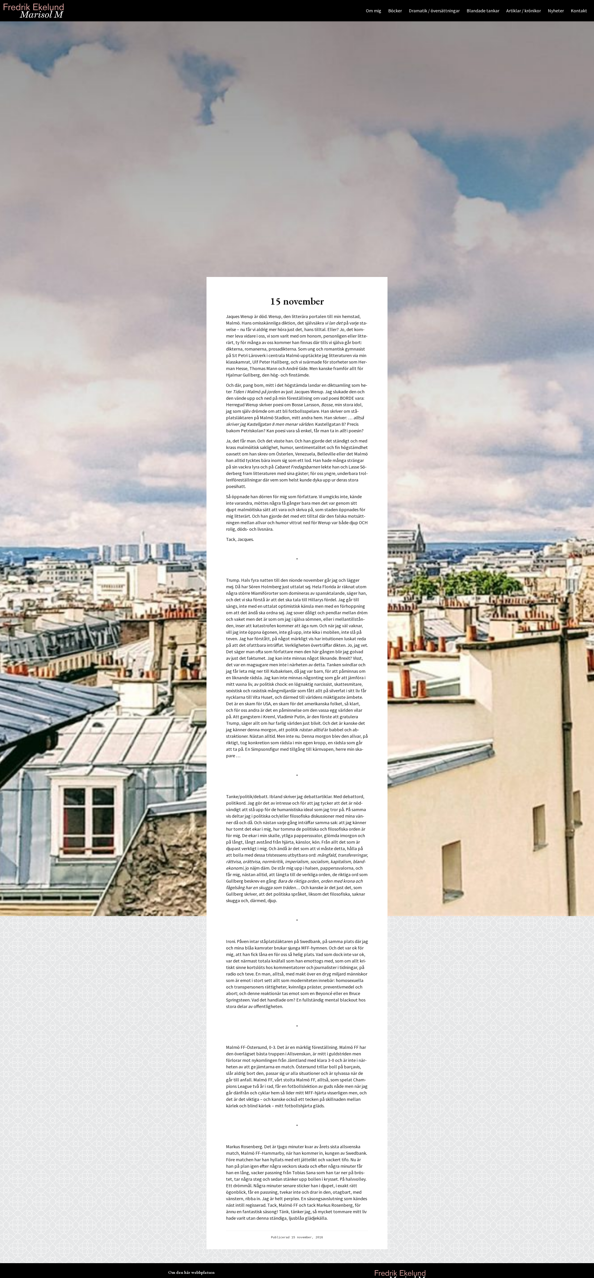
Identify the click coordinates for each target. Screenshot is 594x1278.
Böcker (395, 10)
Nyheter (556, 10)
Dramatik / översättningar (434, 10)
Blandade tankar (483, 10)
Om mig (373, 10)
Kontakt (579, 10)
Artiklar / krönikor (523, 10)
